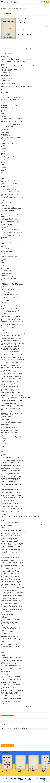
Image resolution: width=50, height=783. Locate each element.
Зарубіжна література (15, 8)
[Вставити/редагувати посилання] (20, 728)
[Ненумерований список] (14, 728)
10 (30, 48)
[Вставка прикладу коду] (26, 728)
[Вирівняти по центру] (10, 728)
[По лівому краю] (8, 728)
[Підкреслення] (6, 728)
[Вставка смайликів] (19, 728)
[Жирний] (2, 728)
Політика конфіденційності (25, 779)
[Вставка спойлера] (28, 728)
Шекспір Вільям (25, 18)
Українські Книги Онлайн (5, 8)
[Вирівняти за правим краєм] (12, 728)
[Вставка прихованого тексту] (30, 728)
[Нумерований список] (16, 728)
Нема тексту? (4, 715)
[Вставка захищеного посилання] (22, 728)
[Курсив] (4, 728)
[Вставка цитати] (25, 728)
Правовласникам (10, 715)
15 (34, 48)
